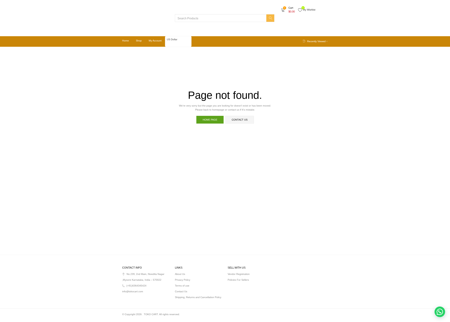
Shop (139, 40)
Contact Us (181, 291)
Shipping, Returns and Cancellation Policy (198, 297)
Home (125, 40)
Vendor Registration (239, 274)
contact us (240, 119)
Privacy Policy (182, 279)
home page (210, 119)
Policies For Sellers (238, 279)
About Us (180, 274)
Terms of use (182, 285)
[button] (288, 10)
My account (155, 40)
